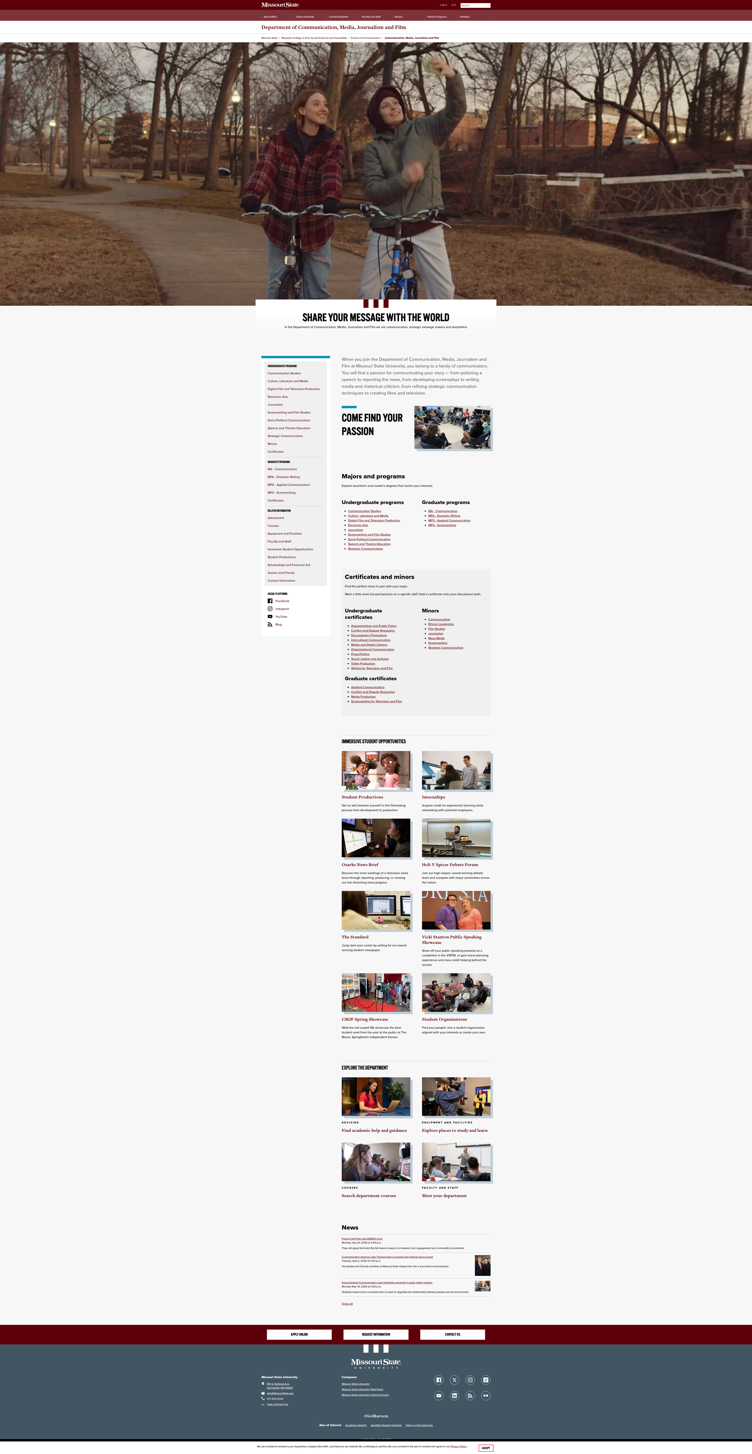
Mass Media (436, 638)
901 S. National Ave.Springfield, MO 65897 (280, 1386)
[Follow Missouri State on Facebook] (439, 1380)
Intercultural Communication (370, 640)
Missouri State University (356, 1384)
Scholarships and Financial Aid (289, 565)
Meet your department (444, 1196)
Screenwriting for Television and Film (376, 701)
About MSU (270, 17)
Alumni (398, 17)
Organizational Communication (372, 649)
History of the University (419, 1425)
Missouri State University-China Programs (365, 1395)
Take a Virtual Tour (277, 1404)
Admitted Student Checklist (386, 1425)
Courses (273, 525)
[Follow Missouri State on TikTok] (486, 1380)
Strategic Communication (285, 436)
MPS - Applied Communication (289, 485)
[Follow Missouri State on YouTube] (439, 1395)
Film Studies (436, 629)
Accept (486, 1448)
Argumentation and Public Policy (374, 626)
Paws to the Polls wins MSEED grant (362, 1239)
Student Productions (282, 557)
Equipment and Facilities (285, 533)
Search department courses (369, 1196)
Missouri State (269, 38)
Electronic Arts (278, 397)
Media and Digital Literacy (369, 644)
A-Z (454, 5)
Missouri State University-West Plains (362, 1389)
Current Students (338, 17)
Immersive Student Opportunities (290, 549)
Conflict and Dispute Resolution (373, 630)
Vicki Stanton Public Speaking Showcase (452, 939)
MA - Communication (282, 469)
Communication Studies (284, 373)
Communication (439, 619)
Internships (433, 797)
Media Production (363, 696)
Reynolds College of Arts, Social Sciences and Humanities (314, 38)
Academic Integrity (356, 1425)
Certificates (276, 451)
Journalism (275, 404)
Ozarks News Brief (360, 865)
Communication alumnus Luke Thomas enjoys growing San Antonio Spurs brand (387, 1257)
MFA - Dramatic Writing (284, 477)
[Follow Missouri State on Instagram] (470, 1380)
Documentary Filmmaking (369, 635)
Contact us (452, 1334)
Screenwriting (437, 643)
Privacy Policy (459, 1446)
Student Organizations (444, 1019)
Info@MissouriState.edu (280, 1393)
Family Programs (437, 17)
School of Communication (365, 38)
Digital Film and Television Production (294, 389)
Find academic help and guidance (374, 1130)
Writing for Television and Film (372, 668)
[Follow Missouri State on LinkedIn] (454, 1395)
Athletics (465, 17)
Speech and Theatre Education (289, 428)
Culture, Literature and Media (288, 381)
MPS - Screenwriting (282, 492)
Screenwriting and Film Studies (289, 412)
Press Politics (360, 654)
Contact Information (281, 580)
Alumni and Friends (281, 573)
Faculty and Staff (371, 17)
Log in (443, 5)
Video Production (363, 663)
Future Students (305, 17)
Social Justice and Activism (370, 659)
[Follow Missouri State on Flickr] (486, 1395)
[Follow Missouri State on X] (454, 1380)
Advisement (276, 518)
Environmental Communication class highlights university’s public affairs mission (387, 1282)
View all (347, 1304)
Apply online (299, 1334)
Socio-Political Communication (289, 420)
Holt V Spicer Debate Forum (450, 865)
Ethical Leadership (441, 624)
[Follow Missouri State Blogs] (470, 1395)
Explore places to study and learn (455, 1130)
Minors (272, 444)
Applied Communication (368, 687)
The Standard (355, 937)
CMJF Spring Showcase (365, 1019)
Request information (376, 1334)
